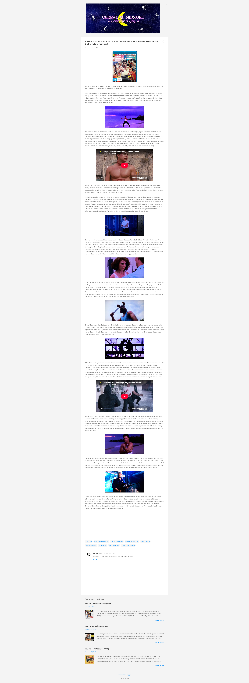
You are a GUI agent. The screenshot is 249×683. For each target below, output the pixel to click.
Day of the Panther (117, 541)
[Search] (166, 5)
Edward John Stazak (132, 541)
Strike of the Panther (128, 545)
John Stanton (145, 541)
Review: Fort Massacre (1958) (97, 649)
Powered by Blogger (124, 675)
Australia (89, 541)
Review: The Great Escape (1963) (98, 604)
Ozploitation (103, 545)
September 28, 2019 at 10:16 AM (108, 553)
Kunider (95, 553)
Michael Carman (91, 545)
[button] (163, 41)
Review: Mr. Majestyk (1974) (96, 626)
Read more (159, 620)
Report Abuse (124, 679)
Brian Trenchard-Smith (101, 541)
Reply (95, 559)
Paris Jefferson (114, 545)
